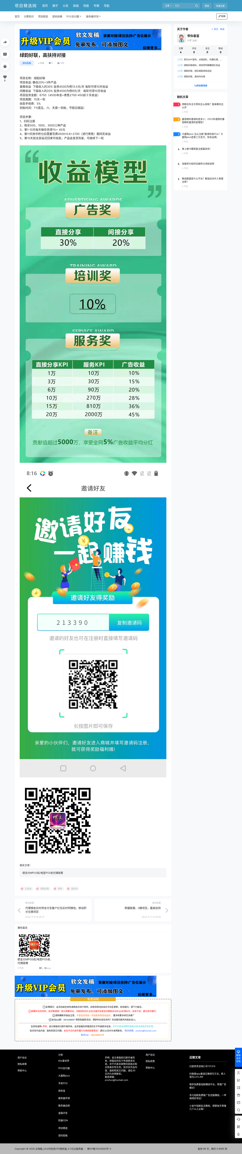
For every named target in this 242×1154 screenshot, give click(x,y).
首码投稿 (26, 63)
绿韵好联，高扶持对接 (191, 76)
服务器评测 (92, 16)
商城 (76, 5)
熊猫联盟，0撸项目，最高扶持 (143, 908)
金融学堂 (62, 1113)
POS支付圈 (72, 16)
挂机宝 (61, 1090)
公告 (65, 5)
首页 (45, 5)
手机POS (62, 1083)
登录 (207, 6)
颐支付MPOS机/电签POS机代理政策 (42, 872)
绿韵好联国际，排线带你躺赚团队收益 (198, 65)
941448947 (69, 1019)
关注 (216, 29)
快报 (86, 5)
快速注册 (220, 6)
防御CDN (63, 1120)
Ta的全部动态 (200, 85)
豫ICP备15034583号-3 (99, 1148)
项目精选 (62, 1128)
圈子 (55, 5)
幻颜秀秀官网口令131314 (202, 1066)
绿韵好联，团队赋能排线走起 (194, 71)
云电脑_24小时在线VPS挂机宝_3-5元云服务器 (59, 1148)
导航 (106, 5)
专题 (96, 5)
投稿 (223, 16)
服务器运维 (64, 1105)
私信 (222, 29)
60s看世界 (63, 1060)
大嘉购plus (64, 1075)
